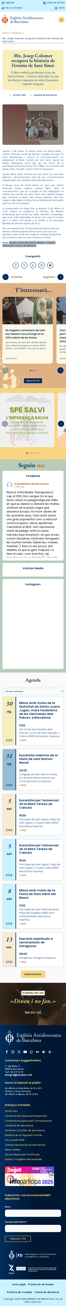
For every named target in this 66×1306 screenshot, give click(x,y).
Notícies (17, 33)
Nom (7, 1206)
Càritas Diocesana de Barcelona (25, 1145)
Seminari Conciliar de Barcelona (25, 1130)
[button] (60, 370)
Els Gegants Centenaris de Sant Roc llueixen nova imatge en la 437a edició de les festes (25, 334)
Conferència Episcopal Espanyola (26, 1116)
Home (5, 33)
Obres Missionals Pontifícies (22, 1154)
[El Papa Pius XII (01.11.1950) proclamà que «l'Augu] (33, 639)
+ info (22, 740)
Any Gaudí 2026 (14, 1140)
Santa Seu (11, 1111)
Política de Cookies (19, 1292)
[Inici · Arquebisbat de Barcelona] (22, 19)
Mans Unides (13, 1149)
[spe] (27, 420)
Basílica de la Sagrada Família (23, 1135)
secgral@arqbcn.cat (18, 1075)
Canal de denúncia (47, 1292)
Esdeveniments (33, 974)
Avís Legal (19, 1284)
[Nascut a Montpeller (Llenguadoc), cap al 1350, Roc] (33, 607)
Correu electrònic (16, 1222)
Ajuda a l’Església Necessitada (23, 1159)
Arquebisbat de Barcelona (31, 484)
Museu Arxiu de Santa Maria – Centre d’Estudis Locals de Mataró (29, 244)
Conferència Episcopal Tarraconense (28, 1121)
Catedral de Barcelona (19, 1125)
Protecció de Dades (41, 1284)
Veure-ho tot (33, 380)
